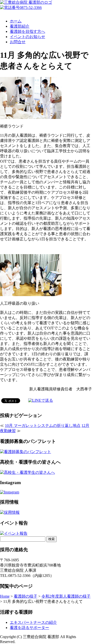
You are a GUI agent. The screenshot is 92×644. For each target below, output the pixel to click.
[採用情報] (10, 512)
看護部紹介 (19, 26)
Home (5, 596)
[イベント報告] (13, 533)
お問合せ (18, 42)
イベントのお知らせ (27, 37)
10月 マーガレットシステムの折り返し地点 (42, 425)
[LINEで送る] (40, 400)
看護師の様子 (25, 596)
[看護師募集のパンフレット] (25, 452)
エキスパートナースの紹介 (33, 622)
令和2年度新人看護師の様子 (66, 596)
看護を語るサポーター (29, 627)
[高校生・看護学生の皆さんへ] (27, 472)
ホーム (16, 21)
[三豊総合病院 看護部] (26, 2)
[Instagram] (9, 492)
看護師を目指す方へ (27, 31)
